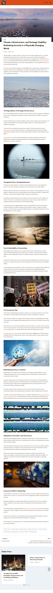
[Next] (49, 569)
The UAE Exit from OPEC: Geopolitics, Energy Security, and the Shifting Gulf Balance (13, 575)
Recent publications (8, 137)
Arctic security (7, 529)
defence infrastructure (32, 529)
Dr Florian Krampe (5, 540)
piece (8, 130)
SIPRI (26, 531)
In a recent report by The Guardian (11, 333)
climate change (15, 529)
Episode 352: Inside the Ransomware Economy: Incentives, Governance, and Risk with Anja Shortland (39, 540)
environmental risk (43, 529)
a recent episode (43, 60)
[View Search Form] (50, 2)
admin (6, 51)
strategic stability (32, 531)
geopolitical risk (15, 531)
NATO (21, 531)
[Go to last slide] (4, 569)
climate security (23, 529)
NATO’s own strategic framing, (31, 508)
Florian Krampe (7, 531)
